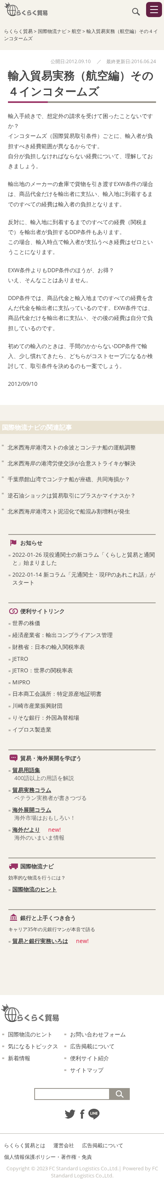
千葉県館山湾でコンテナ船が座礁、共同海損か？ (69, 479)
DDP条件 (80, 232)
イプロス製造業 (31, 729)
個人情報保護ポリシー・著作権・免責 (48, 1156)
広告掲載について (92, 1046)
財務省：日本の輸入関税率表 (48, 647)
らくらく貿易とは (24, 1145)
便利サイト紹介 (89, 1058)
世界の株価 (26, 623)
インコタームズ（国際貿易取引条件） (55, 135)
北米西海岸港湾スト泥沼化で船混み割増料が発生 (69, 511)
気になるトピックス (33, 1046)
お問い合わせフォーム (98, 1034)
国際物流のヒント (34, 889)
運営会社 (63, 1145)
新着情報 (19, 1058)
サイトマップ (86, 1070)
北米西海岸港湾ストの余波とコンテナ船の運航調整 (72, 447)
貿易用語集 (26, 770)
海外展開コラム (31, 809)
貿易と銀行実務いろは (40, 941)
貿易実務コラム (31, 790)
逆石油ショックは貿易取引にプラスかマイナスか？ (72, 495)
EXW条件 (125, 184)
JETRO (20, 658)
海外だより (26, 829)
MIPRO (21, 682)
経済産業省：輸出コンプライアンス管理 (62, 635)
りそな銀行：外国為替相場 (45, 717)
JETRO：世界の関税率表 (42, 670)
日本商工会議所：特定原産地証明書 (57, 693)
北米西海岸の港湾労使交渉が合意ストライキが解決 (72, 463)
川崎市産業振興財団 (37, 705)
